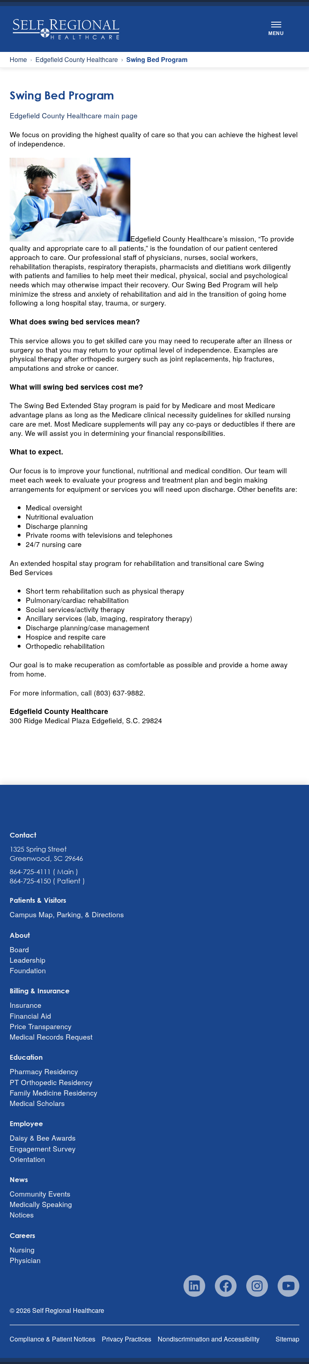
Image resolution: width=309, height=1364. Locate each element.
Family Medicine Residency (53, 1092)
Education (26, 1056)
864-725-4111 (30, 871)
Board (19, 949)
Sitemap (287, 1338)
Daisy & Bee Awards (43, 1138)
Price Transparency (41, 1026)
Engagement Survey (43, 1148)
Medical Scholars (37, 1103)
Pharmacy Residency (44, 1072)
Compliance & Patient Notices (52, 1338)
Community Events (40, 1194)
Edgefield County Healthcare (76, 59)
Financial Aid (30, 1016)
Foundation (28, 970)
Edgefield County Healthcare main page (74, 115)
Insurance (25, 1005)
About (20, 935)
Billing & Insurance (40, 990)
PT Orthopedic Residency (51, 1082)
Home (18, 59)
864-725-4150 (30, 880)
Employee (26, 1123)
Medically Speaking (41, 1204)
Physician (25, 1260)
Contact (23, 834)
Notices (22, 1215)
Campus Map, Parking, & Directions (67, 915)
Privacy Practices (126, 1338)
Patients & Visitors (38, 900)
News (19, 1179)
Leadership (27, 960)
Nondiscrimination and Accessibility (209, 1338)
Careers (22, 1235)
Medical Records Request (51, 1037)
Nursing (22, 1249)
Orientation (27, 1159)
